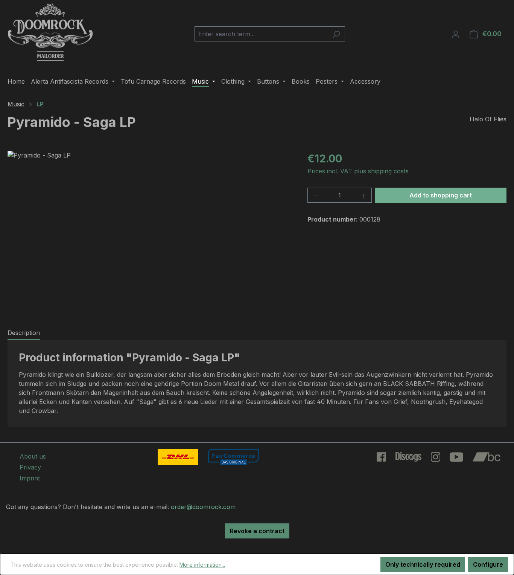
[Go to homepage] (50, 32)
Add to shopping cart (440, 195)
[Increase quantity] (364, 195)
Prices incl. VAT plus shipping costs (358, 171)
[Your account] (456, 33)
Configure (488, 564)
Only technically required (422, 564)
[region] (150, 232)
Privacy (30, 467)
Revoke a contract (257, 531)
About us (33, 456)
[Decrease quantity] (315, 195)
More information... (202, 564)
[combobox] (261, 33)
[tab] (24, 333)
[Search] (336, 33)
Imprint (30, 478)
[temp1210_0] (150, 232)
